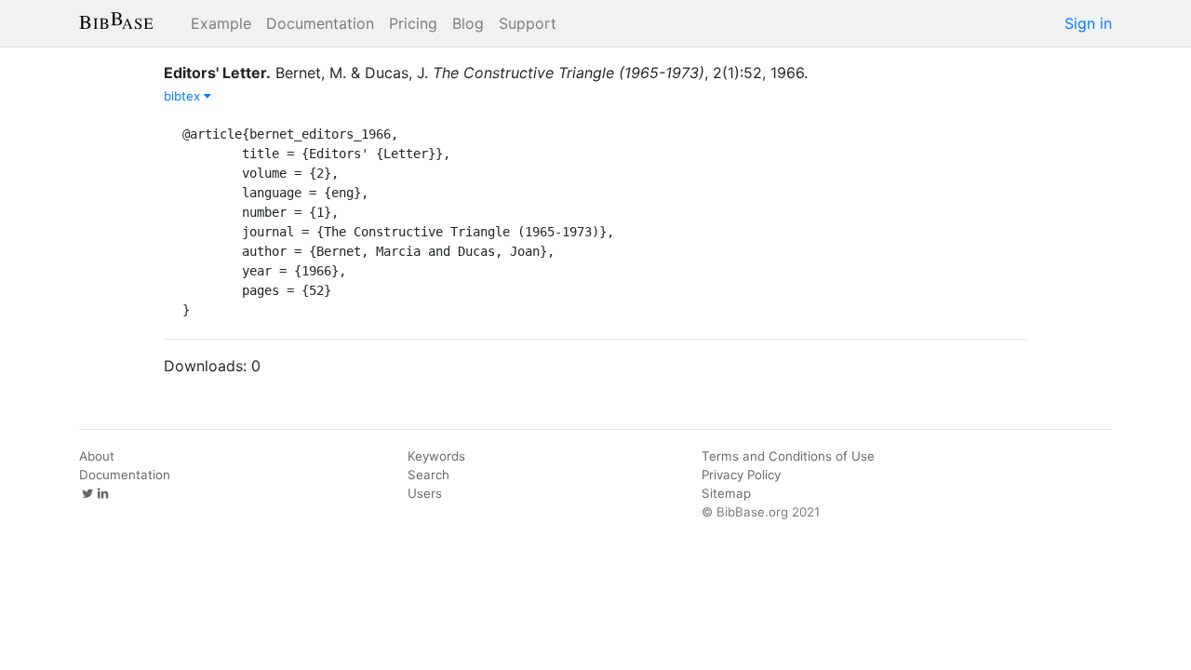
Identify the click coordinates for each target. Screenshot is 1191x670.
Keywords (436, 456)
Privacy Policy (741, 474)
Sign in (1088, 23)
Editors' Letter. (217, 72)
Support (527, 23)
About (96, 456)
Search (428, 474)
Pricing (413, 23)
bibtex (184, 95)
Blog (468, 23)
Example (221, 23)
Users (425, 493)
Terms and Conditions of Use (788, 456)
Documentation (320, 23)
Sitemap (726, 493)
